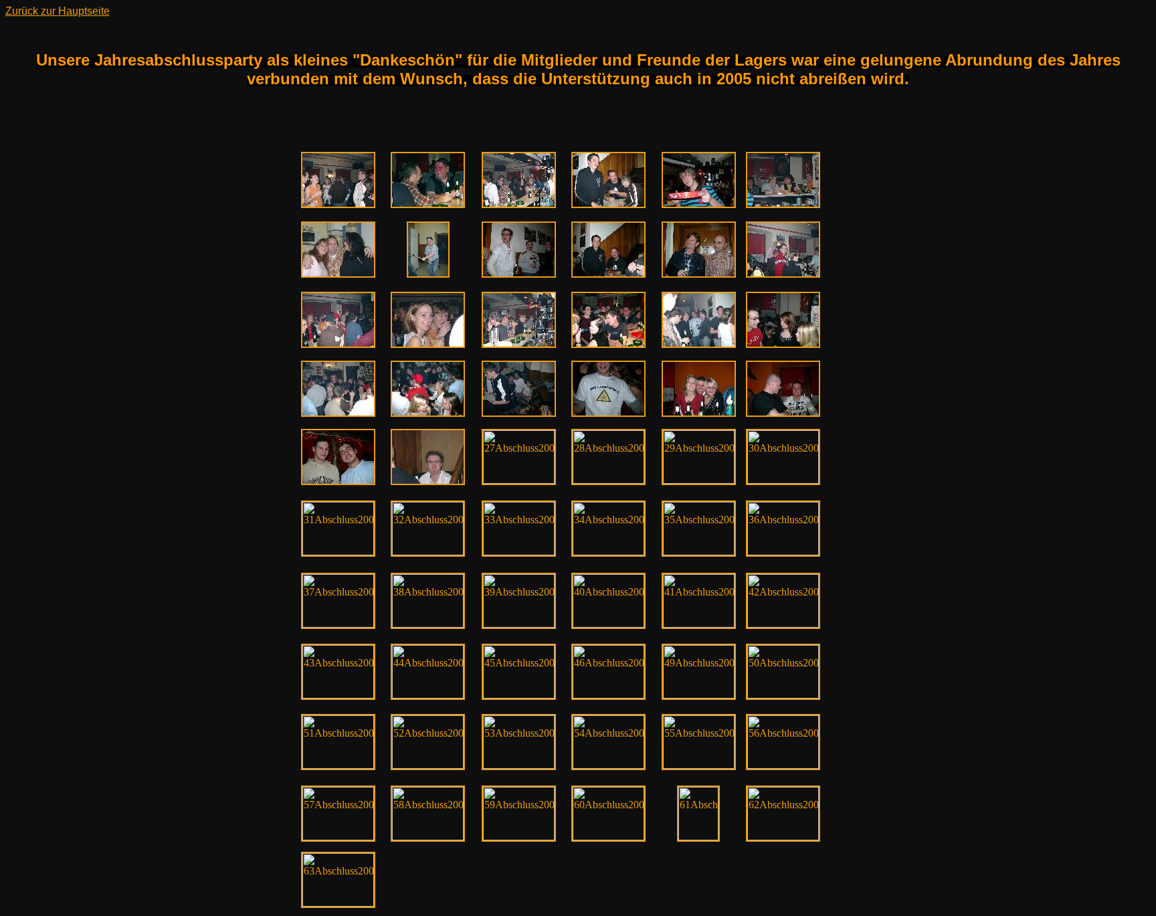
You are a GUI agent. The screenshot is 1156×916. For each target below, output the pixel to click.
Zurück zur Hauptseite (57, 11)
